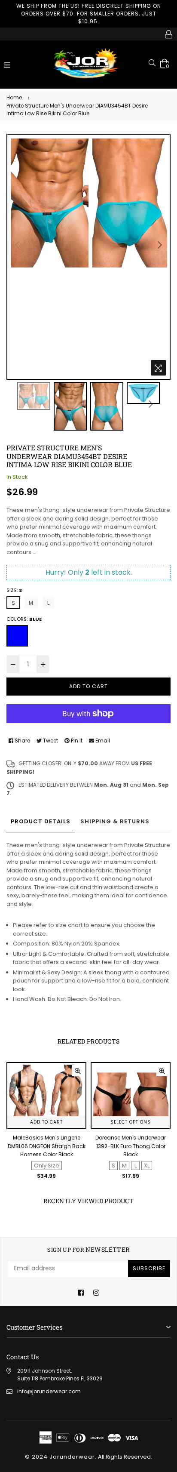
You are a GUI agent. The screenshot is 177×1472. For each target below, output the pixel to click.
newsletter (88, 1249)
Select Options (46, 1122)
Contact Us (22, 1356)
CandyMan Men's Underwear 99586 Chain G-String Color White (130, 1146)
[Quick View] (77, 1070)
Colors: (24, 619)
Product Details (40, 821)
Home (14, 97)
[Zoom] (158, 368)
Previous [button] (17, 244)
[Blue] (17, 636)
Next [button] (159, 244)
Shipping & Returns (115, 821)
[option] (88, 202)
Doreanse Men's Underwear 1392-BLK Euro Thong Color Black (46, 1146)
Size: (14, 590)
